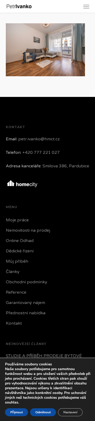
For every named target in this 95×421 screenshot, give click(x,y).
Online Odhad (20, 240)
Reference (16, 292)
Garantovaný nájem (25, 302)
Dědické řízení (20, 251)
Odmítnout (43, 412)
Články (13, 271)
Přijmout (16, 412)
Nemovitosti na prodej (28, 230)
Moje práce (17, 220)
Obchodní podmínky (26, 282)
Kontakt (14, 323)
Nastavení (70, 412)
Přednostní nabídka (25, 313)
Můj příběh (17, 261)
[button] (86, 6)
